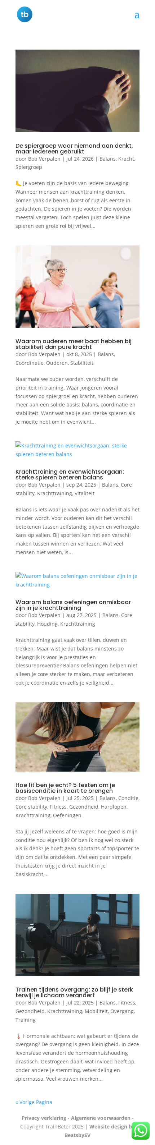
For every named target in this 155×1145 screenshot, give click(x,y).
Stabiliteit (81, 362)
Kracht (126, 158)
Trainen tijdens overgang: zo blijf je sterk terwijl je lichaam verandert (74, 992)
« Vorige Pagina (33, 1102)
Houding (47, 623)
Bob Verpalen (44, 158)
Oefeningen (67, 815)
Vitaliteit (84, 493)
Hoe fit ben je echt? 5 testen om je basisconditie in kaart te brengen (65, 788)
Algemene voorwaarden (100, 1117)
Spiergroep (28, 167)
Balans (107, 158)
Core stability (31, 806)
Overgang (122, 1011)
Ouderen (57, 362)
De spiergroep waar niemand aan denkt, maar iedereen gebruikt (74, 149)
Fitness (58, 806)
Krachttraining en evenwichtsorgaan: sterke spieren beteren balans (69, 475)
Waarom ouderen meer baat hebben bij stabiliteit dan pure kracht (73, 344)
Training (25, 1019)
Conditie (128, 798)
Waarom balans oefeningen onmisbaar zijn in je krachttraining (73, 605)
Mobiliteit (96, 1011)
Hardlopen (114, 806)
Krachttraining (54, 493)
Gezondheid (83, 806)
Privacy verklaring (44, 1117)
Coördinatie (29, 362)
